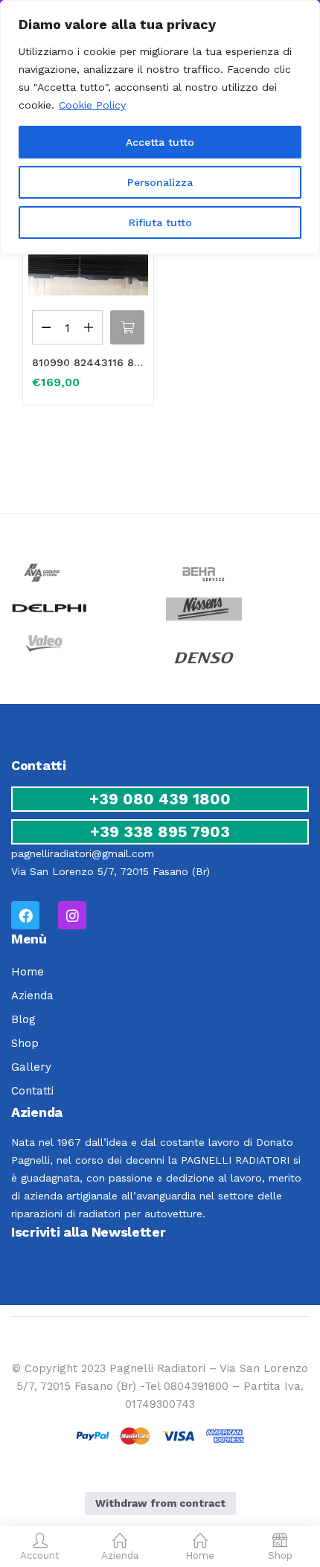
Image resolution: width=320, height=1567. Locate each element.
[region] (160, 127)
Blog (23, 1019)
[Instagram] (72, 915)
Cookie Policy (92, 105)
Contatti (32, 1090)
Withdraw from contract (160, 1503)
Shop (25, 1043)
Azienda (32, 995)
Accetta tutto (160, 142)
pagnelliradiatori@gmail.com (82, 853)
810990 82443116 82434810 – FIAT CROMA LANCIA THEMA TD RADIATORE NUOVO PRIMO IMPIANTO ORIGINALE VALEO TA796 (88, 362)
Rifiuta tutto (160, 222)
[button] (127, 327)
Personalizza (160, 182)
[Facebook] (25, 915)
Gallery (31, 1067)
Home (27, 971)
